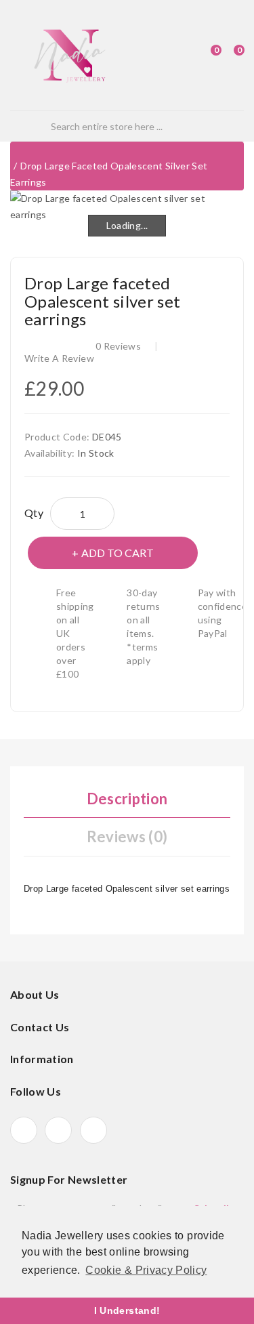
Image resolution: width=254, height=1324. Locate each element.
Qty (33, 512)
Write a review (59, 358)
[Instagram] (93, 1130)
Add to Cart (117, 552)
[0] (204, 55)
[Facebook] (23, 1130)
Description (127, 798)
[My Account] (181, 55)
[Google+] (58, 1130)
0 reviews (118, 346)
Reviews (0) (127, 836)
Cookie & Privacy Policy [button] (146, 1270)
